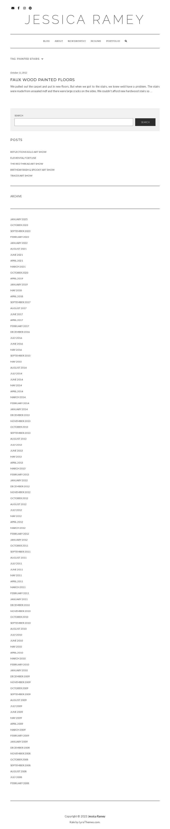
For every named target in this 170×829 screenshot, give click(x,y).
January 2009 (19, 741)
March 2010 (18, 658)
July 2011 (16, 563)
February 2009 (19, 735)
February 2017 (19, 326)
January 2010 (19, 670)
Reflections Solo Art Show (28, 151)
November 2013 (20, 421)
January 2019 (19, 284)
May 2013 (16, 456)
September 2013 (20, 432)
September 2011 (20, 551)
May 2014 (16, 385)
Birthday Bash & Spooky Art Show (32, 169)
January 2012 (19, 539)
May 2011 (16, 575)
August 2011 (18, 557)
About (59, 41)
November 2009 (20, 682)
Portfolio (113, 41)
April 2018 (16, 296)
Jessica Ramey (85, 19)
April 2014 (16, 391)
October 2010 (19, 616)
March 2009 (18, 729)
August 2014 (18, 367)
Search (19, 115)
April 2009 (16, 723)
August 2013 (18, 438)
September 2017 (20, 302)
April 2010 (16, 652)
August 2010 (18, 628)
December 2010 (20, 605)
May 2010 (16, 646)
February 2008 (19, 783)
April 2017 (16, 320)
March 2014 (18, 397)
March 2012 (18, 527)
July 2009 (16, 706)
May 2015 (16, 361)
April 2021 (16, 260)
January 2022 (19, 242)
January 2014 (19, 409)
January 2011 (19, 599)
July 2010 (16, 634)
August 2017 (18, 308)
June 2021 (16, 254)
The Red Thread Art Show (26, 163)
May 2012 (16, 516)
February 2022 (19, 236)
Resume (96, 41)
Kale (72, 822)
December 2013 (20, 415)
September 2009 (20, 694)
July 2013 (16, 444)
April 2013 (16, 462)
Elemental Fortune (23, 157)
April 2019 (16, 278)
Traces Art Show (21, 175)
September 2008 (20, 765)
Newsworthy (77, 41)
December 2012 (20, 486)
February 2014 (19, 403)
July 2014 (16, 373)
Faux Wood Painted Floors (42, 80)
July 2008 (16, 777)
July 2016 (16, 337)
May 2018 (16, 290)
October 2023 (19, 225)
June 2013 (16, 450)
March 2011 (18, 587)
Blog (46, 41)
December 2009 (20, 676)
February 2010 (19, 664)
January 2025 (19, 219)
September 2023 (20, 231)
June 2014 (16, 379)
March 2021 (18, 266)
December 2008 (20, 747)
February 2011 (19, 593)
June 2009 (16, 711)
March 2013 (18, 468)
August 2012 (18, 504)
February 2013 (19, 474)
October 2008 (19, 759)
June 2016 (16, 343)
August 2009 (18, 700)
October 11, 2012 (18, 72)
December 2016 (20, 331)
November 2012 (20, 492)
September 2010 (20, 622)
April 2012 (16, 521)
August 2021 (18, 248)
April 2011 (16, 581)
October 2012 (19, 498)
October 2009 (19, 688)
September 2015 (20, 355)
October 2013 (19, 426)
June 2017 (16, 314)
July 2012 (16, 510)
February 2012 (19, 533)
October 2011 (19, 545)
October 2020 (19, 272)
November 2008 (20, 753)
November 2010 (20, 611)
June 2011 (16, 569)
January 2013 (19, 480)
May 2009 (16, 717)
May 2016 (16, 349)
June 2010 (16, 640)
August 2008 (18, 771)
